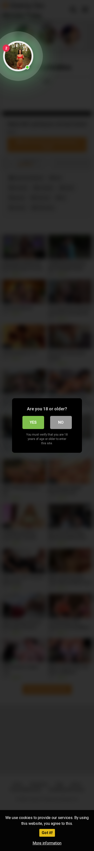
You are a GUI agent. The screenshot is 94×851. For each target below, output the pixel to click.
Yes (33, 422)
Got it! (47, 832)
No (61, 422)
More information (47, 843)
